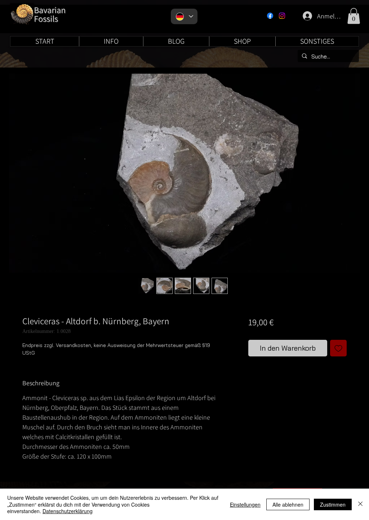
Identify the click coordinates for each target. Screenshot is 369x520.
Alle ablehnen (287, 504)
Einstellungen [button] (245, 504)
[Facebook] (270, 16)
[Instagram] (282, 16)
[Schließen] (360, 504)
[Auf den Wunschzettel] (338, 348)
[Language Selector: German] (184, 16)
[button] (353, 16)
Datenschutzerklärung (68, 511)
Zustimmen (333, 504)
